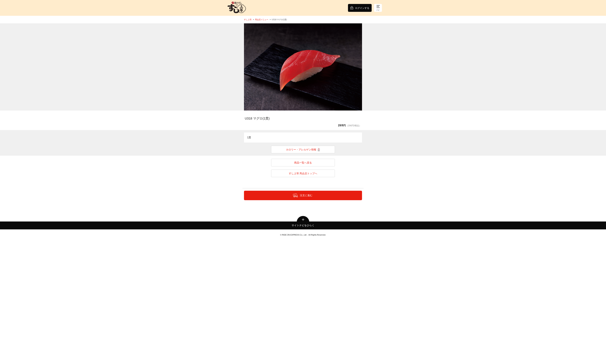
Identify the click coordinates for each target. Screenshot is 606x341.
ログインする (362, 8)
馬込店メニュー (261, 19)
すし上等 (248, 19)
